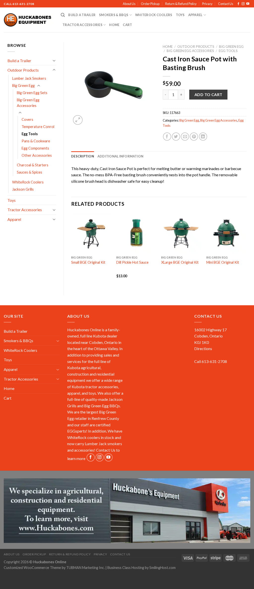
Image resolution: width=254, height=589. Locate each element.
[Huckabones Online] (28, 20)
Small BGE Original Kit (88, 262)
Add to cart (208, 94)
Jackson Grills (23, 189)
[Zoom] (78, 120)
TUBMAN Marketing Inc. (85, 567)
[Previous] (71, 249)
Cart (127, 25)
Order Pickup (150, 4)
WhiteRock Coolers (153, 15)
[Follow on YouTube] (247, 4)
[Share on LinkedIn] (203, 136)
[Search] (63, 15)
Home (114, 25)
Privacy (207, 4)
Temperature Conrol (38, 127)
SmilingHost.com (162, 567)
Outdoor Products (23, 70)
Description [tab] (82, 156)
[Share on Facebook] (167, 136)
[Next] (246, 249)
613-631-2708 (23, 4)
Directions (203, 348)
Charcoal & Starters (32, 165)
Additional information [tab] (120, 156)
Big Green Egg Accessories (28, 103)
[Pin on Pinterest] (194, 136)
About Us (129, 4)
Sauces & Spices (29, 172)
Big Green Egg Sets (32, 93)
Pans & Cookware (36, 141)
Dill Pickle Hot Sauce (132, 262)
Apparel (195, 15)
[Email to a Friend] (185, 136)
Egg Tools (30, 134)
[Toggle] (54, 60)
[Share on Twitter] (176, 136)
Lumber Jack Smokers (29, 78)
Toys (180, 15)
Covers (27, 119)
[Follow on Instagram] (243, 4)
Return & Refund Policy (181, 4)
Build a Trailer (81, 15)
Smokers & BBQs (113, 15)
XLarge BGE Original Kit (180, 262)
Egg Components (35, 148)
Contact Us (225, 4)
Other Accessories (37, 155)
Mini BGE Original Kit (222, 262)
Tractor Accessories (82, 25)
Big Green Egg (23, 85)
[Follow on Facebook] (238, 4)
